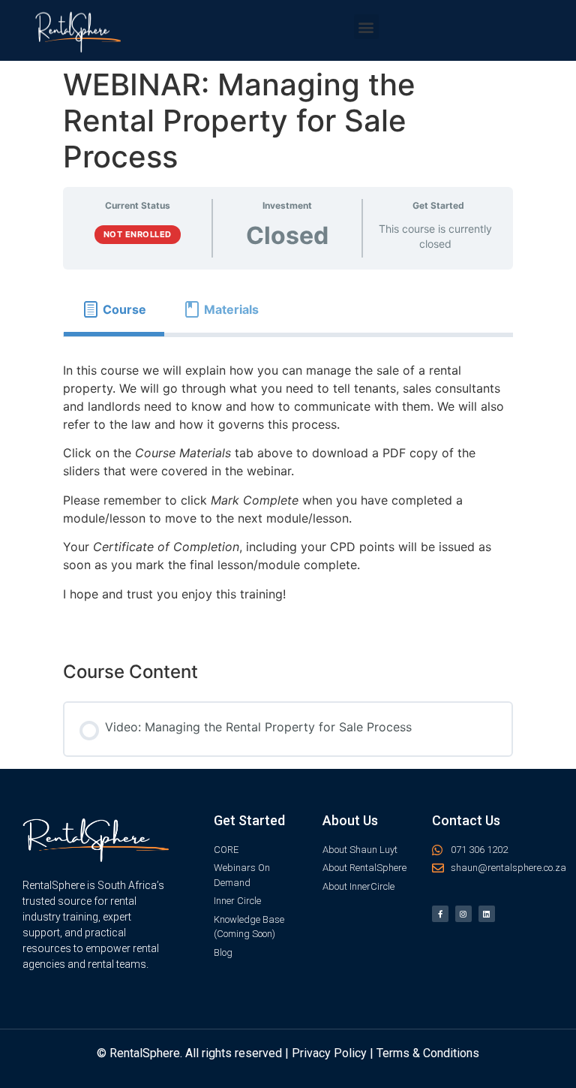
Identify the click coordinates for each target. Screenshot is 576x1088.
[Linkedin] (486, 914)
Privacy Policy (329, 1053)
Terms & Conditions (427, 1053)
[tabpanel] (288, 487)
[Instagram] (463, 914)
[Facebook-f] (440, 914)
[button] (366, 26)
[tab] (114, 309)
